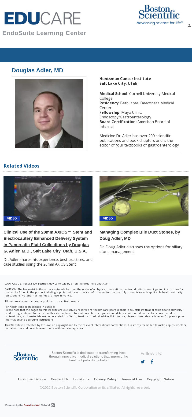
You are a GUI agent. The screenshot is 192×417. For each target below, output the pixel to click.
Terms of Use (131, 379)
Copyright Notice (160, 379)
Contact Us (60, 379)
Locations (81, 379)
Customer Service (32, 379)
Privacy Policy (105, 379)
